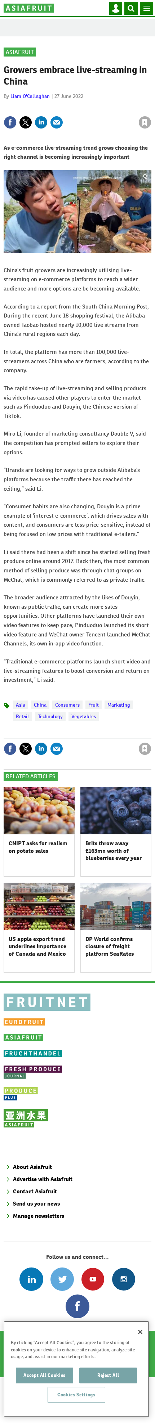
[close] (150, 107)
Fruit (93, 705)
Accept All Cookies (44, 1375)
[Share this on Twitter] (25, 122)
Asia (20, 705)
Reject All (108, 1375)
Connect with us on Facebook (77, 1306)
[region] (76, 1369)
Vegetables (83, 716)
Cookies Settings (76, 1395)
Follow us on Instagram (123, 1279)
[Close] (140, 1332)
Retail (22, 716)
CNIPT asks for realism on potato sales (38, 846)
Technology (50, 716)
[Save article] (144, 122)
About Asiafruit (32, 1167)
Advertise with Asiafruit (42, 1179)
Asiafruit (20, 52)
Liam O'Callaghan (30, 96)
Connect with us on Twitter (62, 1279)
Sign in (59, 107)
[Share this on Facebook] (10, 122)
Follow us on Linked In (31, 1279)
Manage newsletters (38, 1216)
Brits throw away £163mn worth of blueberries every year (113, 850)
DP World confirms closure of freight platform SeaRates (109, 946)
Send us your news (36, 1203)
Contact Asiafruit (35, 1191)
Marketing (118, 705)
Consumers (67, 705)
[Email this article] (56, 122)
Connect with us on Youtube (93, 1279)
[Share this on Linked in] (41, 122)
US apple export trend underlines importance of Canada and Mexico (37, 946)
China (40, 705)
